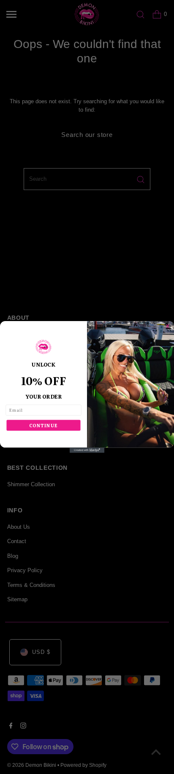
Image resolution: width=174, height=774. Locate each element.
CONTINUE (43, 425)
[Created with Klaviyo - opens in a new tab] (87, 450)
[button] (43, 347)
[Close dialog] (170, 325)
